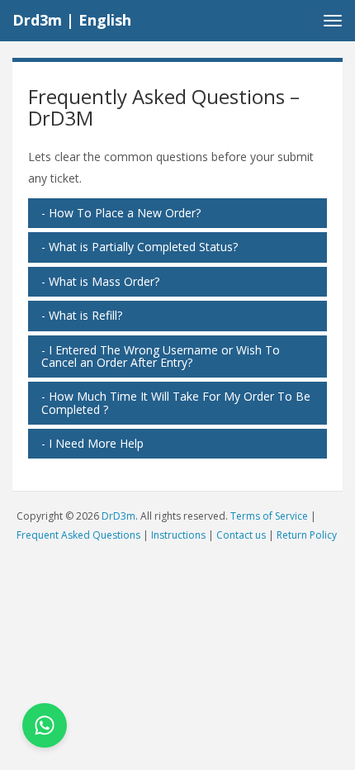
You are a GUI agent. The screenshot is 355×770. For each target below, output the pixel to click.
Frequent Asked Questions (78, 535)
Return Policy (307, 535)
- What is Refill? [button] (81, 315)
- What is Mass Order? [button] (100, 281)
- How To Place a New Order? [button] (121, 213)
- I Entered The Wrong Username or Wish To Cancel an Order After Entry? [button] (160, 356)
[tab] (177, 212)
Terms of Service (269, 516)
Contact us (241, 535)
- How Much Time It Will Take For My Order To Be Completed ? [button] (175, 402)
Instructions (178, 535)
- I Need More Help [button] (92, 443)
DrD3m (118, 516)
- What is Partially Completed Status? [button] (139, 246)
